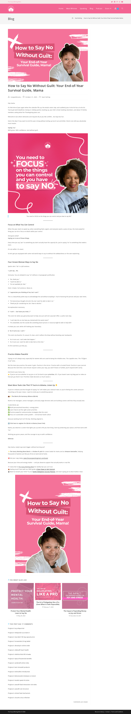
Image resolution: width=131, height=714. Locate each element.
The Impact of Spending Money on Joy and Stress (75, 612)
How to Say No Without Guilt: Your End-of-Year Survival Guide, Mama (103, 18)
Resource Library (99, 712)
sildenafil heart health (21, 650)
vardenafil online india (21, 663)
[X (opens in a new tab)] (112, 2)
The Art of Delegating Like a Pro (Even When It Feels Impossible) (47, 603)
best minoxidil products (22, 667)
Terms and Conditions (117, 712)
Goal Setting (46, 97)
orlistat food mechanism (22, 693)
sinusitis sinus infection (22, 697)
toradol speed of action (21, 680)
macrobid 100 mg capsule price (24, 637)
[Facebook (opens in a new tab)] (114, 2)
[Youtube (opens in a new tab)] (122, 2)
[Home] (72, 18)
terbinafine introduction (22, 672)
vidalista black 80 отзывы (22, 654)
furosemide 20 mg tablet (22, 641)
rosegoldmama (16, 97)
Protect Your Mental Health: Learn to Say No (21, 612)
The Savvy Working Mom (26, 467)
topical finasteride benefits (23, 659)
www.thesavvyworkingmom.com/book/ (35, 458)
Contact (108, 712)
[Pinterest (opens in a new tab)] (117, 2)
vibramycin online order (22, 645)
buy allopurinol (19, 628)
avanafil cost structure (21, 689)
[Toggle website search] (122, 8)
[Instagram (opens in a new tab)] (119, 2)
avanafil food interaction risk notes (25, 684)
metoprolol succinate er (22, 633)
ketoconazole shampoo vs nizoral (25, 676)
